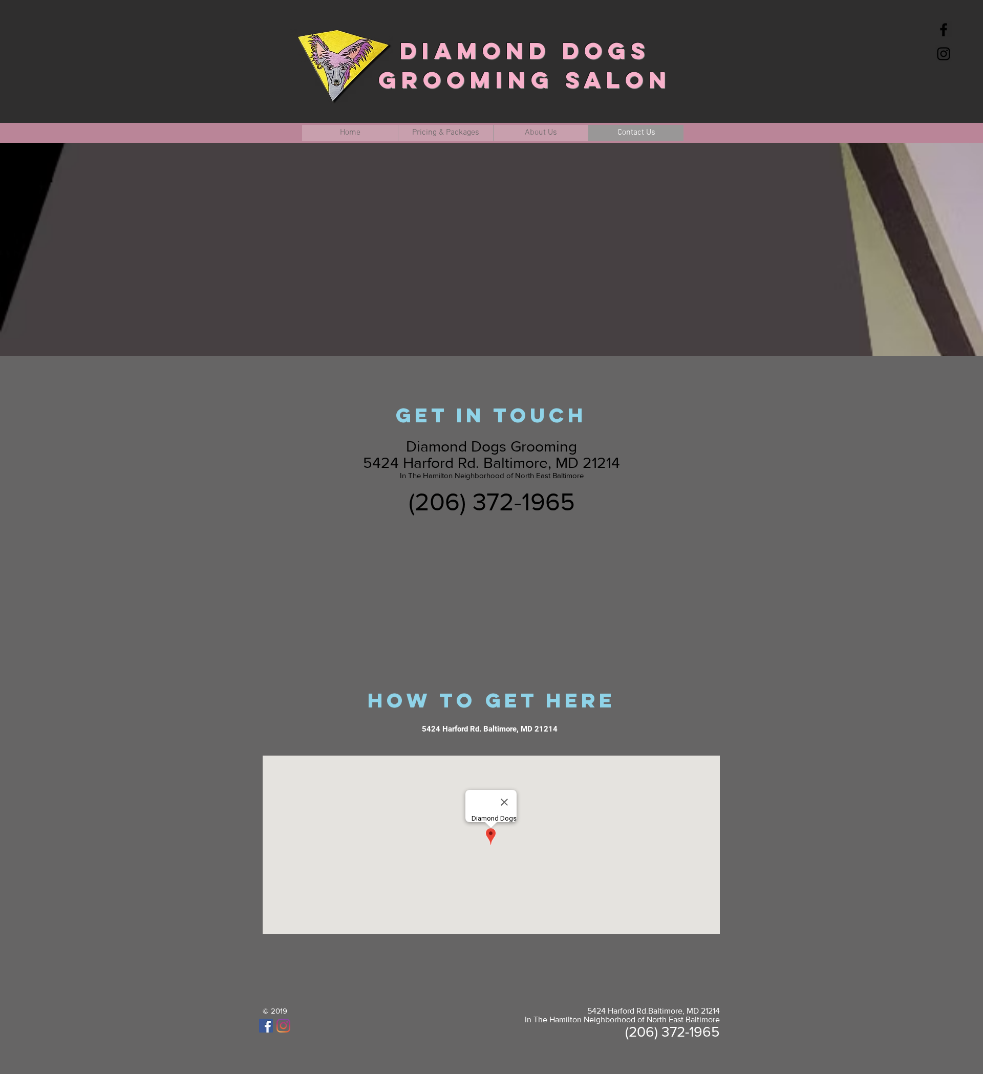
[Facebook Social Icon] (266, 1026)
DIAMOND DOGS (525, 50)
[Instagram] (283, 1026)
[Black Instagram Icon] (943, 53)
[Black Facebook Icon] (943, 29)
